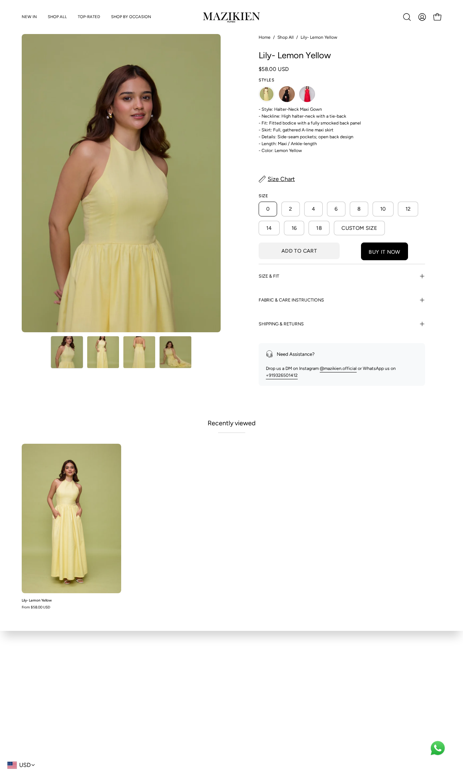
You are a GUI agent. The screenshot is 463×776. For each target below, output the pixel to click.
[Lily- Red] (307, 94)
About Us (249, 669)
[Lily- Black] (287, 94)
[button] (57, 17)
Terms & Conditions (260, 680)
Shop (27, 669)
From (36, 607)
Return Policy (145, 680)
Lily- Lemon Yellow (37, 600)
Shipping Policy (147, 690)
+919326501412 (282, 375)
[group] (231, 526)
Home (265, 37)
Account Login (146, 700)
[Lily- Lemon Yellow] (67, 352)
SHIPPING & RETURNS (281, 323)
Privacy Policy (254, 690)
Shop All (285, 37)
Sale (26, 690)
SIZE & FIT (269, 276)
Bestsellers (33, 680)
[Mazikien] (231, 17)
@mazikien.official (338, 368)
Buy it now (384, 252)
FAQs (136, 669)
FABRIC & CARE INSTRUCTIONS (291, 300)
